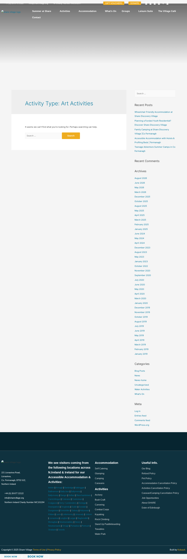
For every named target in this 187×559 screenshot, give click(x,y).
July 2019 (139, 326)
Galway (74, 510)
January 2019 (141, 354)
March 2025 (140, 219)
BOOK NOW (10, 556)
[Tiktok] (163, 3)
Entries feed (140, 415)
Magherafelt (82, 518)
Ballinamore (53, 491)
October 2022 (141, 266)
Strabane (52, 529)
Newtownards (54, 526)
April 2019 (139, 340)
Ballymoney (53, 495)
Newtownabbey (66, 522)
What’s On (110, 11)
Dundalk (82, 507)
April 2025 (140, 215)
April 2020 (140, 293)
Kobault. (182, 550)
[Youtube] (155, 3)
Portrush (85, 526)
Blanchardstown (83, 495)
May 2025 (139, 210)
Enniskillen (65, 510)
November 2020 (142, 270)
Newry (78, 522)
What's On (139, 394)
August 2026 (141, 178)
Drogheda (65, 507)
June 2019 (140, 330)
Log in (137, 411)
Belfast (71, 495)
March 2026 (140, 192)
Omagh (65, 526)
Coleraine (66, 499)
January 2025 (141, 229)
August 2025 (141, 206)
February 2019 (141, 349)
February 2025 (142, 224)
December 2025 (142, 196)
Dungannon (53, 510)
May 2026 (139, 187)
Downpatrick (53, 507)
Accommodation (87, 11)
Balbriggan (79, 487)
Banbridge (68, 487)
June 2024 (140, 233)
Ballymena (75, 491)
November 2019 (142, 312)
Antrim (51, 487)
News (137, 375)
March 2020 (140, 298)
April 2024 (140, 243)
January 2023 (141, 261)
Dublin (74, 507)
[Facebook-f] (146, 3)
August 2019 (141, 321)
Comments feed (142, 420)
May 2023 (139, 256)
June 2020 (140, 284)
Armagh (59, 487)
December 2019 (142, 307)
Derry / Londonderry (68, 503)
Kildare (51, 514)
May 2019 (139, 335)
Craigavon (52, 503)
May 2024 (139, 238)
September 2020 (143, 275)
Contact (36, 17)
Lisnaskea (53, 518)
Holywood (84, 510)
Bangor (63, 495)
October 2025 (141, 201)
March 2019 (140, 344)
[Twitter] (150, 3)
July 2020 (139, 280)
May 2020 (139, 289)
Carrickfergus (54, 499)
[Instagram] (159, 3)
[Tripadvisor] (167, 3)
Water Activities (142, 389)
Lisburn (88, 514)
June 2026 (140, 182)
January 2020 (141, 303)
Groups (126, 11)
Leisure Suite (145, 11)
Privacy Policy (54, 550)
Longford (64, 518)
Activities (65, 11)
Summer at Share (41, 11)
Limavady (79, 514)
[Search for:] (43, 135)
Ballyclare (64, 491)
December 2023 (142, 247)
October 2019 (141, 317)
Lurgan (73, 518)
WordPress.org (142, 425)
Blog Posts (140, 371)
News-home (140, 380)
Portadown (75, 526)
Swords (61, 529)
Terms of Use (39, 550)
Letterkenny (68, 514)
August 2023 (141, 252)
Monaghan (53, 522)
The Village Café (167, 11)
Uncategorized (142, 385)
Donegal (82, 503)
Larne (58, 514)
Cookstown (77, 499)
